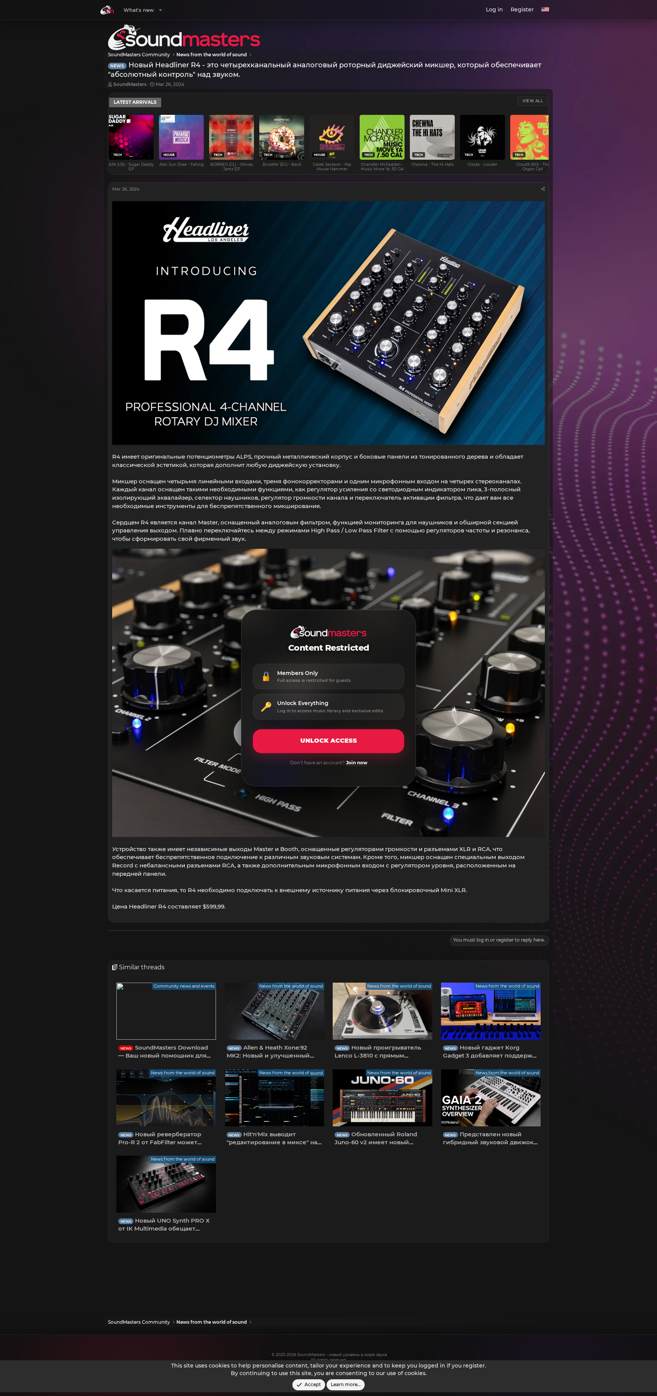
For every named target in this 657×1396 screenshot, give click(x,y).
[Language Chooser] (545, 10)
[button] (160, 9)
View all (532, 100)
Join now (356, 762)
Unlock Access (328, 741)
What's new (139, 10)
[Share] (543, 189)
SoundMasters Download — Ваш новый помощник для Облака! (163, 1055)
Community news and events (184, 986)
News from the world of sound (291, 986)
